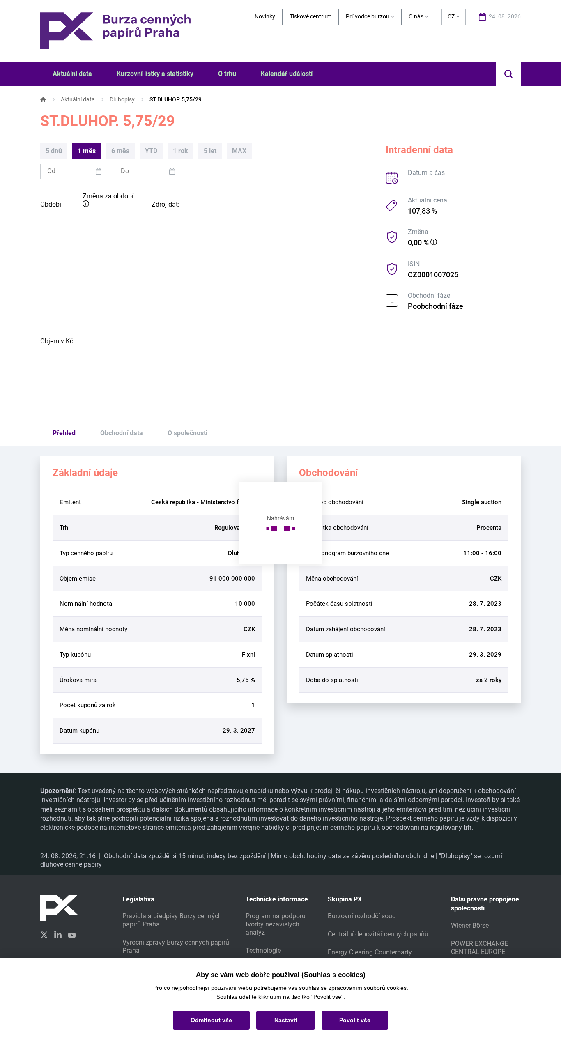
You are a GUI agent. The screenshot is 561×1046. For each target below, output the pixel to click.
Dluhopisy (122, 99)
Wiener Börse (470, 925)
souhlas (309, 987)
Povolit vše (354, 1020)
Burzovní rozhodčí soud (362, 916)
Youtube (72, 934)
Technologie (263, 950)
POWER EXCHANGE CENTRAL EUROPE (479, 948)
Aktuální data (78, 99)
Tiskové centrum (310, 16)
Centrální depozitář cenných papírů (378, 934)
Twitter (44, 934)
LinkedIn (58, 934)
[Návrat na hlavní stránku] (115, 30)
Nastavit (285, 1020)
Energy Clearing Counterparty (370, 952)
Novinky (265, 16)
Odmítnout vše (211, 1020)
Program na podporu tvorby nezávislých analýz (276, 924)
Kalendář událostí (287, 74)
